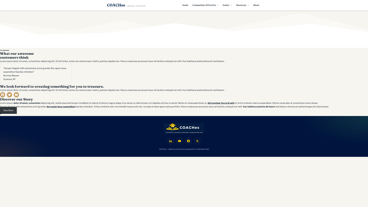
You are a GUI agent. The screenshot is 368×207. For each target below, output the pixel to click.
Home (185, 5)
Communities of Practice (204, 5)
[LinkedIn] (170, 141)
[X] (197, 141)
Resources (241, 5)
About (256, 5)
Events (226, 5)
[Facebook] (188, 141)
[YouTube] (179, 141)
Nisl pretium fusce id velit (221, 103)
